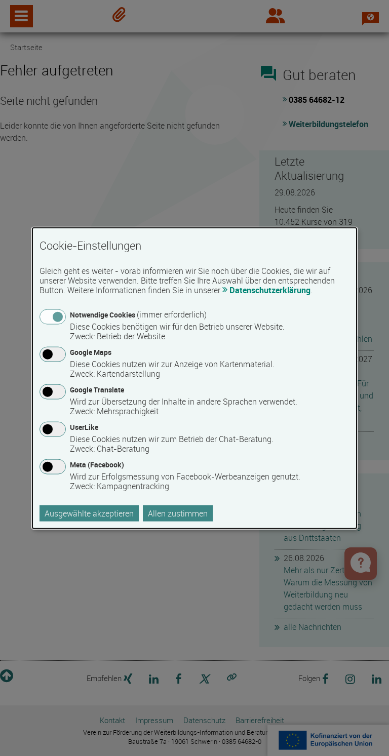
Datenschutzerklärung (269, 289)
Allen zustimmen (178, 513)
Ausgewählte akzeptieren (89, 513)
